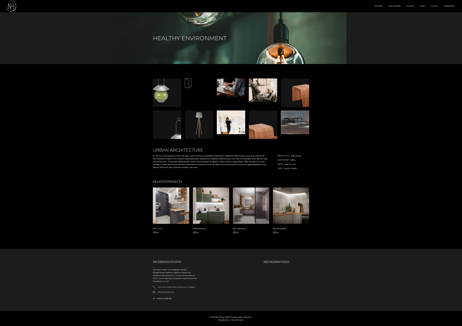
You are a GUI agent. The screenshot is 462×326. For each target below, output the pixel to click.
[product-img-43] (167, 124)
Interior (287, 168)
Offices (293, 159)
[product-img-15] (295, 92)
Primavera (199, 229)
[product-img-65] (199, 124)
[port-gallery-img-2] (231, 122)
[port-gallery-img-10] (295, 122)
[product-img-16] (263, 124)
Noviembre (279, 229)
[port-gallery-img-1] (263, 90)
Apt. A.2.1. (158, 229)
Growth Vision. (238, 320)
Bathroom (239, 229)
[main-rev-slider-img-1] (231, 87)
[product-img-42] (167, 92)
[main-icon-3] (199, 83)
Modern (294, 168)
